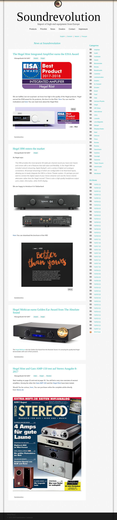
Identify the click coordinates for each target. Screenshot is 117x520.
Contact (72, 29)
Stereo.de (20, 390)
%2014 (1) (97, 308)
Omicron (96, 136)
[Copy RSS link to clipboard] (102, 332)
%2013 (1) (97, 318)
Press (96, 139)
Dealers (62, 29)
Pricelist (43, 29)
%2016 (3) (97, 277)
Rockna (96, 146)
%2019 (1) (97, 201)
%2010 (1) (97, 325)
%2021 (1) (97, 184)
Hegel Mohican (20, 349)
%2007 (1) (97, 329)
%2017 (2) (97, 246)
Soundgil (97, 156)
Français (84, 36)
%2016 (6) (97, 274)
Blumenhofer (98, 63)
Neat (95, 132)
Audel (96, 53)
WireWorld (97, 173)
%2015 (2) (97, 294)
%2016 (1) (97, 270)
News (52, 29)
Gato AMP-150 (41, 383)
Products (33, 29)
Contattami (29, 517)
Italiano (77, 36)
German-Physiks (99, 101)
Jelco (95, 115)
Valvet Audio (98, 166)
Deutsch (69, 36)
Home (9, 514)
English (62, 36)
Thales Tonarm (98, 163)
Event (96, 91)
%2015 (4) (97, 298)
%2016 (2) (97, 287)
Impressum (83, 29)
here (26, 102)
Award (96, 60)
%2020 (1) (97, 191)
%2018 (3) (97, 208)
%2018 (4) (97, 236)
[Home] (58, 4)
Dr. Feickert (97, 84)
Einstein (96, 87)
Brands (96, 67)
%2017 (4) (97, 253)
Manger (96, 125)
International (98, 111)
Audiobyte (97, 56)
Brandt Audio (98, 70)
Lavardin (97, 118)
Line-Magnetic (98, 122)
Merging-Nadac (99, 129)
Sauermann (97, 149)
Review (96, 142)
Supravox (97, 160)
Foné (95, 94)
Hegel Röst (57, 383)
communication (99, 77)
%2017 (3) (97, 243)
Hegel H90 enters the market (29, 148)
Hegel (96, 105)
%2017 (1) (97, 239)
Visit (95, 170)
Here (60, 99)
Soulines (97, 153)
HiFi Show (97, 108)
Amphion (97, 50)
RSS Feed (97, 332)
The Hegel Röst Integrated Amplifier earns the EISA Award (46, 54)
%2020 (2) (97, 188)
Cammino (97, 74)
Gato (95, 98)
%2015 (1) (97, 291)
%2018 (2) (97, 215)
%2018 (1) (97, 212)
